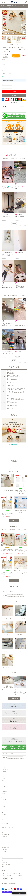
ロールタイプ (4, 806)
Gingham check (22, 226)
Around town (5, 158)
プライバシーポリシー (6, 864)
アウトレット (25, 5)
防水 (2, 829)
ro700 (18, 596)
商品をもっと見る (14, 520)
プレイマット (3, 5)
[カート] (25, 2)
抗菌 (2, 832)
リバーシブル (22, 596)
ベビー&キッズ (4, 529)
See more (14, 223)
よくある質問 (4, 849)
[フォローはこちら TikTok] (8, 878)
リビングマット (4, 771)
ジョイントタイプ (5, 801)
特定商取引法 (4, 862)
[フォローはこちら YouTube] (5, 878)
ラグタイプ (4, 799)
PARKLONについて (5, 847)
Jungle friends (14, 226)
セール (19, 5)
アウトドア (19, 529)
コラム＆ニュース (5, 851)
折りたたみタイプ (5, 804)
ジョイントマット (5, 764)
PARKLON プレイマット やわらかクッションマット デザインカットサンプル (20, 572)
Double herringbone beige (14, 295)
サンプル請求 (9, 5)
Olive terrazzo (14, 158)
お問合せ (3, 866)
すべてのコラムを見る (14, 698)
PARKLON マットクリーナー (20, 510)
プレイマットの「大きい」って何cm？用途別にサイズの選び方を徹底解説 (7, 687)
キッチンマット (4, 773)
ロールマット (4, 767)
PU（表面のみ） (5, 816)
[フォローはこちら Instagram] (3, 878)
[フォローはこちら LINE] (11, 878)
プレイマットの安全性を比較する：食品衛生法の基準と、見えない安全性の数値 (20, 693)
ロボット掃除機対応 (5, 834)
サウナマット (21, 594)
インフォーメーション (6, 853)
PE (2, 819)
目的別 (9, 7)
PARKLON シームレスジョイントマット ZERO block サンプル (7, 489)
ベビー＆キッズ (4, 786)
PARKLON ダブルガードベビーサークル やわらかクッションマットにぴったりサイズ (21, 550)
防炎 (2, 838)
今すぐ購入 (14, 95)
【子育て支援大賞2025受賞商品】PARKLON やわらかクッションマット (7, 550)
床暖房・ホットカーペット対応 (7, 827)
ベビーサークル (14, 5)
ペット (25, 529)
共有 (2, 146)
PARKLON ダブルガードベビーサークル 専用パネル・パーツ (21, 491)
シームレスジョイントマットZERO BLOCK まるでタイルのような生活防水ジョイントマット (7, 513)
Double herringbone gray (6, 295)
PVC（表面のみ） (5, 814)
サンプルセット (14, 596)
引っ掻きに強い (4, 836)
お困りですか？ (23, 146)
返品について (4, 860)
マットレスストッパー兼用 (7, 840)
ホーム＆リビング (5, 791)
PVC (17, 594)
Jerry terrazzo (22, 158)
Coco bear (6, 226)
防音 (2, 825)
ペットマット (4, 776)
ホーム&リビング (12, 529)
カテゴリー (3, 7)
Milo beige (22, 295)
